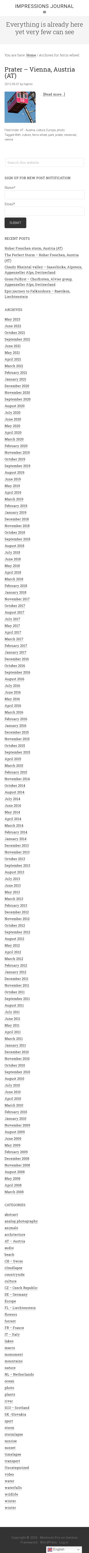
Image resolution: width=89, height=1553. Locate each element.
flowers (11, 1314)
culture (40, 130)
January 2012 (15, 972)
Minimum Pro (50, 1537)
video (9, 1474)
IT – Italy (12, 1334)
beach (9, 1254)
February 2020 (16, 446)
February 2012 (16, 965)
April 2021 (13, 359)
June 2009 (13, 1138)
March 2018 (14, 579)
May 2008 (12, 1178)
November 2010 (17, 1058)
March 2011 (14, 1038)
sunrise (11, 1441)
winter (10, 1501)
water (9, 1481)
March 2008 (14, 1192)
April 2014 (13, 819)
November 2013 (17, 852)
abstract (11, 1214)
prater (59, 135)
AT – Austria (15, 1241)
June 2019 (13, 479)
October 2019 (15, 459)
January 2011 (15, 1045)
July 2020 (12, 412)
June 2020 (13, 419)
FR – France (14, 1327)
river (9, 1401)
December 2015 (17, 732)
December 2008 (17, 1158)
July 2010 (12, 1085)
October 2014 (15, 785)
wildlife (11, 1494)
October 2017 (15, 605)
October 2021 (15, 332)
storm (9, 1427)
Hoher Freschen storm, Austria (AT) (34, 248)
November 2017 (17, 599)
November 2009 (17, 1125)
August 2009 (15, 1132)
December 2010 (17, 1052)
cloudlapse (13, 1268)
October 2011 (15, 992)
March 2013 (14, 898)
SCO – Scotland (17, 1407)
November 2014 (17, 779)
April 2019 (13, 492)
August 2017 (14, 612)
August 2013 (14, 872)
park (51, 135)
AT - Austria (27, 130)
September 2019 (17, 466)
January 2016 (15, 725)
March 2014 (14, 825)
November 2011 (17, 985)
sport (9, 1421)
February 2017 (16, 645)
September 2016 (17, 672)
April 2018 (13, 572)
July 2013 (12, 879)
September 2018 (17, 539)
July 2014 (12, 799)
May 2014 (12, 812)
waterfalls (13, 1487)
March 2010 (14, 1105)
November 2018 (17, 525)
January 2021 (15, 379)
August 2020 (15, 406)
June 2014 (13, 805)
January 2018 (15, 592)
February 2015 (16, 772)
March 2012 (14, 958)
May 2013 (12, 892)
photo (61, 130)
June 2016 (13, 692)
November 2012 (17, 918)
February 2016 (16, 719)
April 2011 (13, 1032)
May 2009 (12, 1145)
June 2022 (13, 326)
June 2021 (13, 346)
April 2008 (13, 1185)
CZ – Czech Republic (21, 1288)
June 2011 (12, 1018)
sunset (10, 1447)
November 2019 (17, 452)
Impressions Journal (44, 6)
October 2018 (15, 532)
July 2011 (12, 1012)
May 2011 (12, 1025)
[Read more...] (54, 94)
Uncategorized (17, 1467)
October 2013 (15, 859)
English (58, 1549)
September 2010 (17, 1072)
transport (12, 1461)
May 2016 (12, 699)
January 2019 (15, 512)
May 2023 (12, 319)
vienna (9, 139)
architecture (15, 1234)
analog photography (21, 1221)
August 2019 (14, 472)
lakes (9, 1341)
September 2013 (17, 865)
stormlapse (14, 1434)
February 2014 (16, 832)
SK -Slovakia (15, 1414)
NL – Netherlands (19, 1374)
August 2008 (15, 1172)
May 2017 (12, 625)
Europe (51, 130)
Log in (64, 1542)
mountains (14, 1361)
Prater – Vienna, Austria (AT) (40, 72)
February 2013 (16, 905)
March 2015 (14, 765)
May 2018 (12, 565)
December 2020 (17, 386)
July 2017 (12, 619)
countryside (15, 1274)
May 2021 (12, 352)
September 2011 (17, 998)
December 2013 (17, 845)
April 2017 (13, 632)
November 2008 (17, 1165)
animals (11, 1228)
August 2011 (14, 1005)
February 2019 (16, 506)
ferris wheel (39, 135)
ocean (9, 1381)
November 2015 (17, 739)
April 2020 (13, 432)
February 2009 (16, 1152)
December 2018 (17, 519)
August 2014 (14, 792)
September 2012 (17, 932)
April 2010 (13, 1098)
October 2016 (15, 665)
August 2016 (14, 679)
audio (9, 1248)
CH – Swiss (14, 1261)
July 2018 (12, 552)
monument (14, 1354)
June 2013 (13, 885)
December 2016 (17, 659)
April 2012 (13, 952)
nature (10, 1367)
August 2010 (14, 1078)
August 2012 (14, 938)
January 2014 (15, 839)
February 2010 (16, 1112)
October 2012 (15, 925)
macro (10, 1347)
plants (10, 1394)
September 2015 (17, 752)
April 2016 (13, 705)
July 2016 (12, 685)
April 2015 (13, 759)
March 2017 (14, 639)
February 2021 (16, 372)
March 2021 (14, 366)
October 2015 (15, 745)
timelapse (13, 1454)
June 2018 (13, 559)
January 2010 (15, 1118)
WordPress (48, 1542)
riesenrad (70, 135)
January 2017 (15, 652)
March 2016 (14, 712)
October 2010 (15, 1065)
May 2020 (12, 426)
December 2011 (16, 978)
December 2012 (17, 912)
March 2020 (14, 439)
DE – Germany (16, 1294)
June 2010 (13, 1092)
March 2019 (14, 499)
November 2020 (17, 392)
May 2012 (12, 945)
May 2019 (12, 486)
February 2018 (16, 585)
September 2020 (18, 399)
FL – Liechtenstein (20, 1308)
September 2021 (17, 339)
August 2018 (14, 545)
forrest (10, 1321)
